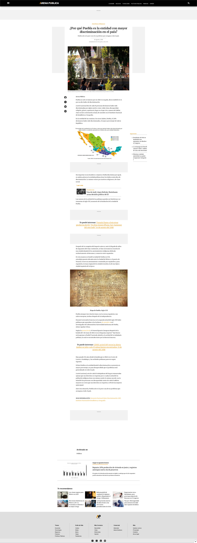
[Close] (108, 260)
